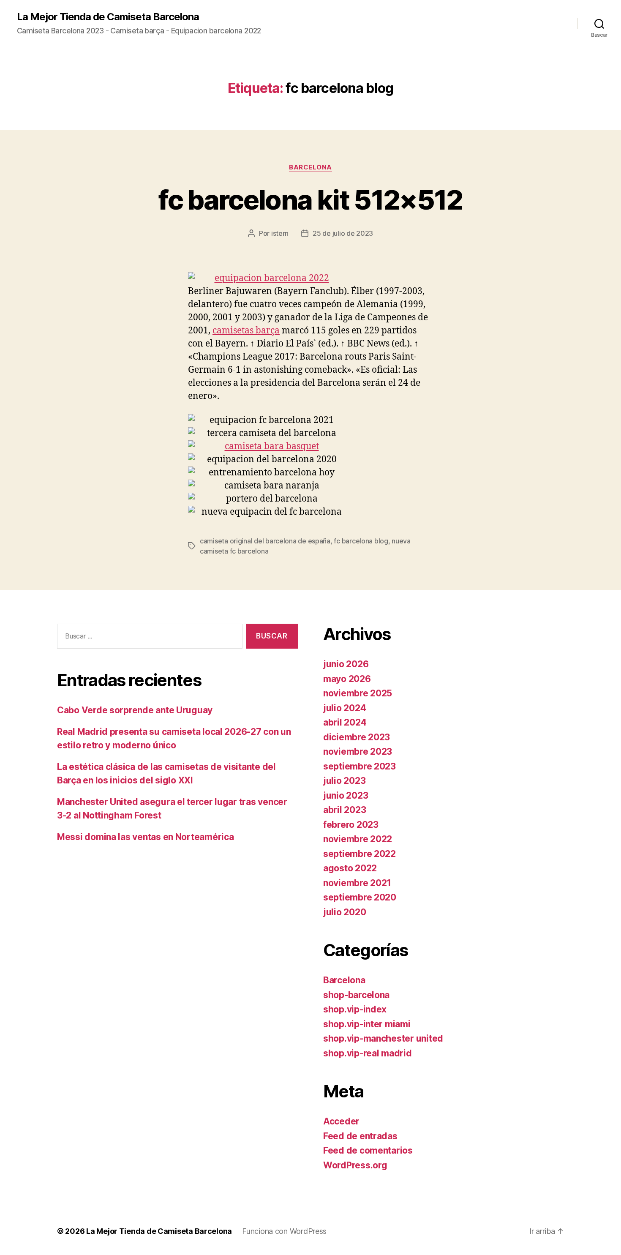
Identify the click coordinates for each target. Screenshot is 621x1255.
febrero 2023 (351, 824)
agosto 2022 (350, 868)
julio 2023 (344, 780)
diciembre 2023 (356, 737)
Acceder (341, 1121)
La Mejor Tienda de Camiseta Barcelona (108, 17)
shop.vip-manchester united (383, 1038)
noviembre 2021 (357, 883)
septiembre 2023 (359, 766)
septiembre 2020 (359, 897)
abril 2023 (344, 810)
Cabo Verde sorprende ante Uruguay (134, 710)
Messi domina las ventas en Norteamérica (145, 837)
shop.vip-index (355, 1009)
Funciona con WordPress (284, 1231)
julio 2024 (344, 708)
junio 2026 (345, 664)
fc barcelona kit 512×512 (310, 199)
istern (280, 233)
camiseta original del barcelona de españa (265, 541)
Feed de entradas (360, 1136)
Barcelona (310, 167)
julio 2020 (344, 912)
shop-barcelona (356, 995)
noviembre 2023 (357, 751)
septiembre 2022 (359, 853)
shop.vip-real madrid (367, 1053)
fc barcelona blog (361, 541)
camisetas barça (246, 330)
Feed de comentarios (368, 1150)
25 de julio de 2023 (343, 233)
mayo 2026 (347, 679)
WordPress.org (355, 1165)
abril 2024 (344, 722)
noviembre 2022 (357, 839)
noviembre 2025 (357, 693)
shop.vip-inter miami (367, 1024)
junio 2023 (345, 795)
